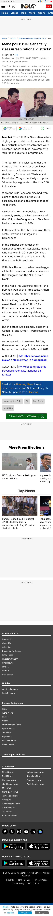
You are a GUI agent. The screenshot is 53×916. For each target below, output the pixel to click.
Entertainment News (11, 724)
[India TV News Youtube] (51, 1)
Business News (9, 740)
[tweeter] (12, 831)
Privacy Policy (40, 880)
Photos (5, 717)
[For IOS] (38, 863)
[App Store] (38, 846)
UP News (6, 799)
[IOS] (38, 1)
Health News (8, 744)
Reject (41, 913)
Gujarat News (8, 807)
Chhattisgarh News (11, 803)
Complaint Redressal (11, 651)
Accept (25, 913)
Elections (8, 408)
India (23, 12)
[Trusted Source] (25, 128)
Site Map (10, 880)
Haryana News (9, 780)
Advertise (6, 647)
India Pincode (8, 693)
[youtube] (26, 831)
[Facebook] (5, 831)
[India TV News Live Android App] (13, 846)
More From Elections (26, 447)
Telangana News (34, 780)
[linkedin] (33, 831)
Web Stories (7, 674)
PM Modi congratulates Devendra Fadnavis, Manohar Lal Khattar (24, 370)
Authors (5, 670)
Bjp (27, 401)
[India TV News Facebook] (45, 1)
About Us (6, 643)
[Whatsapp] (42, 128)
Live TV (5, 666)
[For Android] (13, 863)
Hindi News (7, 663)
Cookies (6, 907)
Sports (42, 12)
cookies (10, 913)
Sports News (8, 728)
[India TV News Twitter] (48, 1)
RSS (37, 883)
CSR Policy (19, 883)
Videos (14, 12)
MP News (6, 788)
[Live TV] (49, 6)
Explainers (7, 736)
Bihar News (7, 772)
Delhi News (7, 776)
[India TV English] (28, 6)
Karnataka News (9, 815)
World (32, 12)
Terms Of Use (24, 880)
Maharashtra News (35, 772)
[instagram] (19, 831)
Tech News (7, 732)
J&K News (7, 811)
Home (4, 12)
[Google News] (9, 128)
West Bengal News (35, 784)
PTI (16, 55)
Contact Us (7, 639)
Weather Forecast (10, 689)
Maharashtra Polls (12, 401)
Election (13, 38)
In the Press (7, 655)
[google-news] (40, 831)
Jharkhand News (10, 784)
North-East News (10, 792)
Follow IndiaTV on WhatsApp (24, 416)
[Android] (41, 1)
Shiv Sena (38, 401)
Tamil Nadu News (10, 796)
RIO (29, 883)
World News (7, 713)
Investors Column (10, 659)
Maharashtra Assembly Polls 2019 (32, 38)
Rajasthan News (34, 776)
